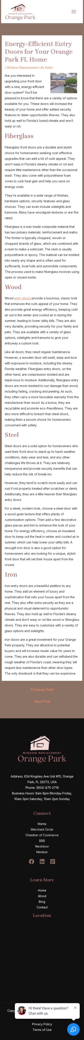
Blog (42, 901)
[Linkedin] (42, 861)
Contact (42, 907)
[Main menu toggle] (74, 11)
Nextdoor (42, 846)
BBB (42, 841)
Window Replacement (22, 67)
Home (42, 890)
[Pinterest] (52, 861)
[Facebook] (31, 861)
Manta (42, 824)
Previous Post (42, 689)
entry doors (22, 298)
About (42, 896)
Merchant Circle (42, 829)
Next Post (42, 701)
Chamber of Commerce (42, 835)
